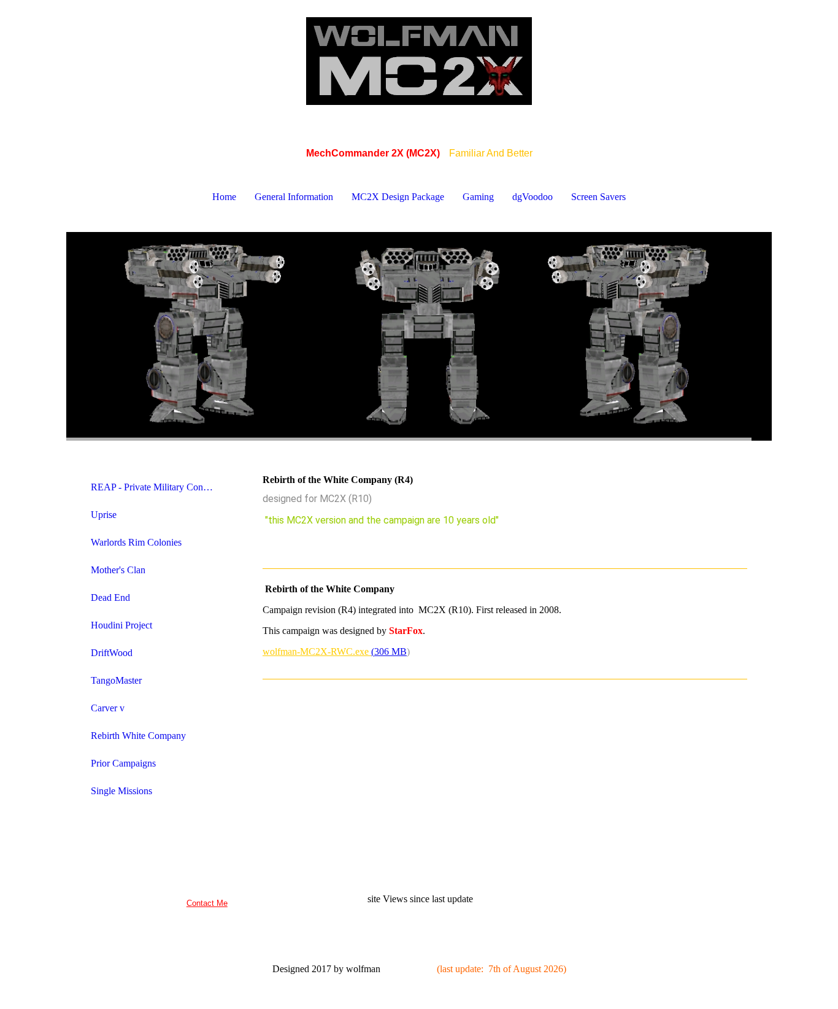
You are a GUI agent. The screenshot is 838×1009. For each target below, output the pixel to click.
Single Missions (121, 791)
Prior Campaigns (123, 763)
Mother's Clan (118, 570)
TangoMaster (116, 680)
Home (224, 196)
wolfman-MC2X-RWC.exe (317, 651)
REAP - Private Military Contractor (157, 487)
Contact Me (207, 903)
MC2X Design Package (398, 196)
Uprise (104, 514)
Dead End (110, 597)
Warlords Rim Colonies (136, 542)
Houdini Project (121, 625)
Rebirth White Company (138, 735)
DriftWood (112, 653)
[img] (419, 61)
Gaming (478, 196)
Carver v (108, 708)
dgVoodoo (532, 196)
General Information (294, 196)
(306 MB (389, 651)
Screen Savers (598, 196)
